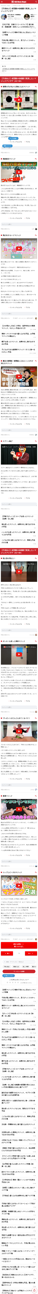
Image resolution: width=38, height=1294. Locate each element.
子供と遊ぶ (7, 966)
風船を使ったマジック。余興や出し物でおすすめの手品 (19, 1221)
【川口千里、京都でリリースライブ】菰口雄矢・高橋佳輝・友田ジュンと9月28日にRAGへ (19, 26)
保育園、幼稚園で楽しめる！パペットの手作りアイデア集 (19, 1213)
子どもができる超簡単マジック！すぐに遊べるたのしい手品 (19, 351)
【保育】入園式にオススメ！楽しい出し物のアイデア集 (19, 1189)
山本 (33, 229)
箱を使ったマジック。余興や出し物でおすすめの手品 (19, 526)
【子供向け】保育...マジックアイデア (21, 5)
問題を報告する (5, 152)
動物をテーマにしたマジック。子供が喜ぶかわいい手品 (19, 1244)
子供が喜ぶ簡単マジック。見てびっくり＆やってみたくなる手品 (19, 42)
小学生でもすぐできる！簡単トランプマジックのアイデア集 (19, 1142)
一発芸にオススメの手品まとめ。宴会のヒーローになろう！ (19, 1260)
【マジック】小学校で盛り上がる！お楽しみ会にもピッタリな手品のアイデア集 (19, 1157)
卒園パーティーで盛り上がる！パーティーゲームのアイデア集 (19, 1252)
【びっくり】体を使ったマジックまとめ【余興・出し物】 (19, 57)
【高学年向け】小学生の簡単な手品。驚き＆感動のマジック (19, 1284)
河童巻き (31, 152)
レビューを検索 (19, 971)
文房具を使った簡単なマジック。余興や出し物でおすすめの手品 (19, 1134)
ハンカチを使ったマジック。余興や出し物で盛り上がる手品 (19, 534)
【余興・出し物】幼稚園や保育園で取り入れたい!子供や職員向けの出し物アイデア (19, 1086)
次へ (30, 953)
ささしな (31, 866)
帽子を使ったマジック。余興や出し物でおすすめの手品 (19, 343)
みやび (32, 789)
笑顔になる (16, 966)
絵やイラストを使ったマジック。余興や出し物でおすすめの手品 (19, 1173)
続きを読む (19, 945)
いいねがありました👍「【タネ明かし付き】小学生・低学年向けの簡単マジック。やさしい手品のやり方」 (18, 1290)
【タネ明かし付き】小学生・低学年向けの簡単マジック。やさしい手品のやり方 (19, 327)
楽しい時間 (26, 966)
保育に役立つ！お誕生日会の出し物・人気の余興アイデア (19, 1102)
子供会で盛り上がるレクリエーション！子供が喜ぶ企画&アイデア (19, 1205)
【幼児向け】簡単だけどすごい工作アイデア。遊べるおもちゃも (19, 1276)
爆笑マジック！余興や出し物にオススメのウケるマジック (19, 50)
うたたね (31, 635)
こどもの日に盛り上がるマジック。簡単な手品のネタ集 (19, 541)
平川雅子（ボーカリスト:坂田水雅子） (23, 318)
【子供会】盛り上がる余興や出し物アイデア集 (19, 1197)
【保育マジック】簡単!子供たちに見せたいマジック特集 (19, 34)
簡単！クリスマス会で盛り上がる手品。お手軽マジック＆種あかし (19, 335)
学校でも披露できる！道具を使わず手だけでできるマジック (19, 1237)
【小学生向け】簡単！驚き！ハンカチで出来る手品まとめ (19, 1181)
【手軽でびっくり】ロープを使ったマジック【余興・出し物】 (19, 518)
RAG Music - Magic (5, 5)
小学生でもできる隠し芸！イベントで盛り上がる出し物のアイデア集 (19, 1268)
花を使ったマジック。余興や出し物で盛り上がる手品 (19, 1229)
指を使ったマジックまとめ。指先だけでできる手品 (19, 1110)
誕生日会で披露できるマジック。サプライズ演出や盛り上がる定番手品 (19, 1094)
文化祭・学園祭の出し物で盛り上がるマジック (19, 1126)
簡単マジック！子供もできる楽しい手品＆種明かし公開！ (19, 1031)
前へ (7, 953)
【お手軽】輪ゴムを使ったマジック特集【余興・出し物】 (19, 1165)
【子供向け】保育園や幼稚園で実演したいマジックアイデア (18, 70)
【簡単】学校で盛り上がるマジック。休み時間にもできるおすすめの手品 (19, 1149)
